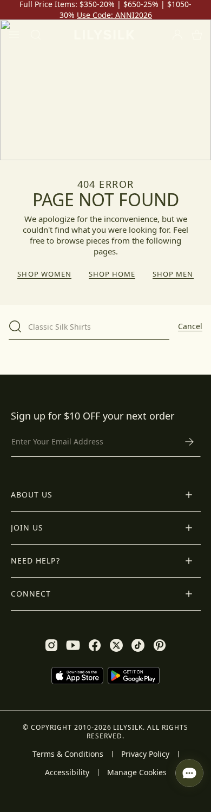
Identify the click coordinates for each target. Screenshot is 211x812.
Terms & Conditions (67, 754)
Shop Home (112, 274)
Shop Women (44, 274)
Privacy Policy (145, 754)
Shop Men (173, 274)
